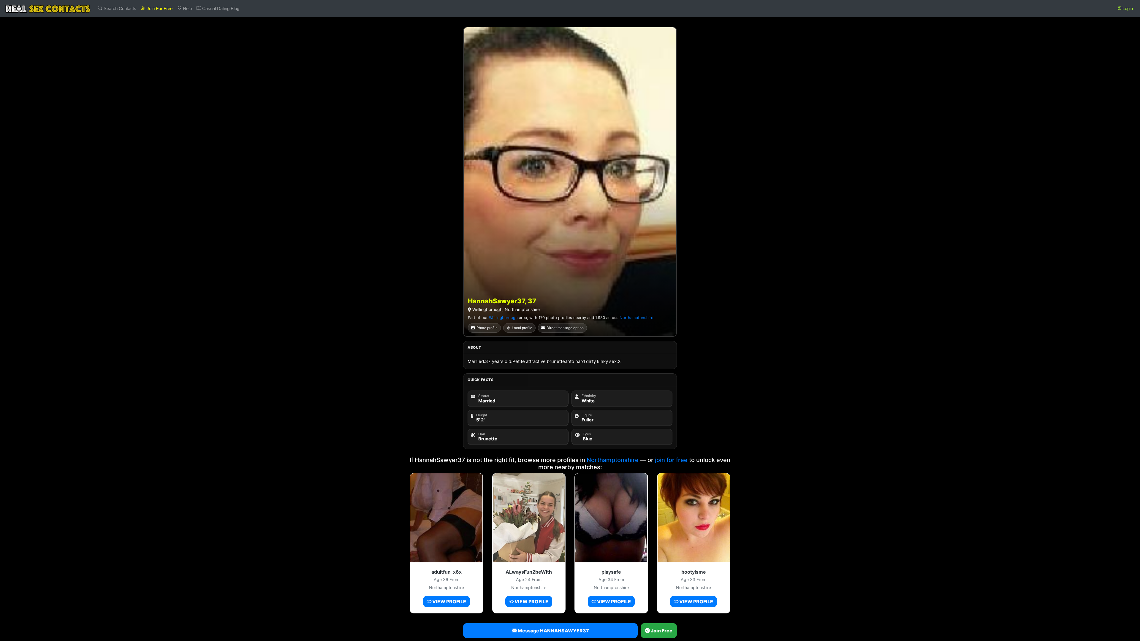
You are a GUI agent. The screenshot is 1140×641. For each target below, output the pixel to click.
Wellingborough (503, 317)
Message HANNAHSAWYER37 (553, 631)
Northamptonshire (636, 317)
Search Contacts (119, 8)
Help (187, 8)
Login (1127, 8)
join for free (671, 460)
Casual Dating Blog (220, 8)
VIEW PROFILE (448, 601)
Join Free (661, 631)
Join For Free (158, 8)
